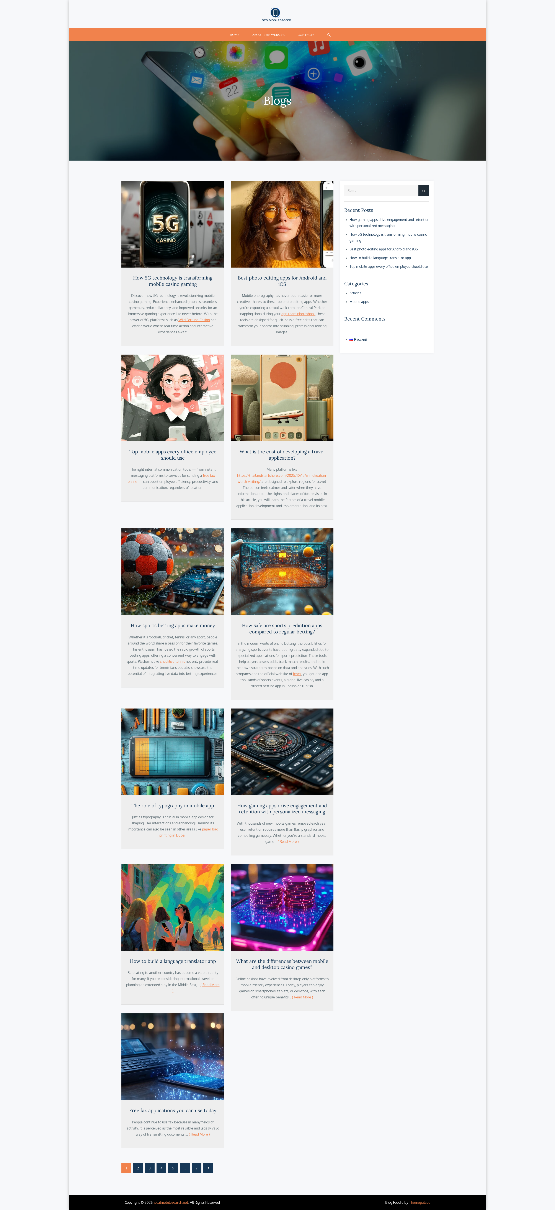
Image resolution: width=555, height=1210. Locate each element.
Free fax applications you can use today (172, 1110)
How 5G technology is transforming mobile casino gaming (172, 281)
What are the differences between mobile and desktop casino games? (282, 964)
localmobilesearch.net (170, 1202)
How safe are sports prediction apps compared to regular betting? (282, 628)
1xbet (297, 674)
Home (234, 35)
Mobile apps (359, 301)
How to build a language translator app (173, 961)
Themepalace (419, 1202)
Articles (355, 293)
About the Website (268, 35)
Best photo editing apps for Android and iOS (282, 281)
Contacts (306, 35)
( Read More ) (288, 841)
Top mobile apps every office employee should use (172, 455)
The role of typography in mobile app (173, 805)
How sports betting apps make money (173, 625)
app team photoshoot (298, 314)
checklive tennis (172, 661)
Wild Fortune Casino (194, 320)
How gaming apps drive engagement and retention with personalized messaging (282, 808)
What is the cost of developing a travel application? (282, 455)
